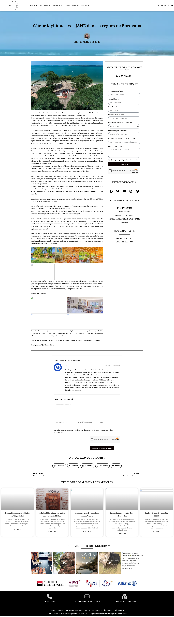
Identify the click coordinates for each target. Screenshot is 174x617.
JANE (68, 209)
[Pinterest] (172, 5)
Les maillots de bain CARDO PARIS (124, 219)
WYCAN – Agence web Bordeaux (95, 614)
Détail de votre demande (116, 146)
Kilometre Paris (124, 208)
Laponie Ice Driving (124, 215)
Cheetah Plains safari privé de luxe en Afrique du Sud (17, 515)
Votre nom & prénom (115, 91)
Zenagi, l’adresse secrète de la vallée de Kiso (121, 515)
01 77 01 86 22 (49, 601)
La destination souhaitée (116, 115)
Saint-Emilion (53, 151)
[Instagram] (168, 5)
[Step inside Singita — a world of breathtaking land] (110, 563)
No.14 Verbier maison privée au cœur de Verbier (87, 515)
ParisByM (124, 223)
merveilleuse (48, 221)
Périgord (54, 118)
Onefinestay (124, 212)
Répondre (116, 365)
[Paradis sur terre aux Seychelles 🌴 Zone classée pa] (132, 563)
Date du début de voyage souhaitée (120, 123)
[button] (33, 5)
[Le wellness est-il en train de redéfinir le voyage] (87, 563)
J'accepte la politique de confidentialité (124, 160)
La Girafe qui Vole (124, 238)
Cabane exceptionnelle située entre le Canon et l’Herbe (73, 233)
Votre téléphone (113, 99)
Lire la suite (17, 529)
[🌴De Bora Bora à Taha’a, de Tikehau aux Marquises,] (64, 563)
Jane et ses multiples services (70, 331)
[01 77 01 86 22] (49, 596)
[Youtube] (165, 5)
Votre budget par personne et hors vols (121, 138)
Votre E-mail (112, 107)
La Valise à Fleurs (124, 242)
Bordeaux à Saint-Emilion (50, 125)
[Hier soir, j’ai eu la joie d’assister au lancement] (41, 563)
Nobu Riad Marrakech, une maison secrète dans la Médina (52, 515)
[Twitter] (162, 5)
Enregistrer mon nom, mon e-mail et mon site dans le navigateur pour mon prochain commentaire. (83, 431)
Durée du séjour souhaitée (117, 131)
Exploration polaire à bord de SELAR (156, 515)
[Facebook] (158, 5)
